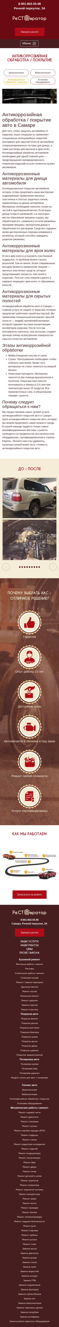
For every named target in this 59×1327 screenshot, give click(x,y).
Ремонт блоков (29, 1212)
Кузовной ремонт (29, 959)
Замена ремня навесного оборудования (30, 1321)
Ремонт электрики (29, 1121)
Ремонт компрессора (29, 1194)
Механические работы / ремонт (29, 1108)
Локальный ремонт (29, 996)
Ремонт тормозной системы (29, 1189)
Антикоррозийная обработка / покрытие (16, 80)
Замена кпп (29, 1298)
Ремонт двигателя (29, 1117)
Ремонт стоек (29, 1244)
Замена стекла (29, 1262)
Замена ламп (29, 1267)
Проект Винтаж (29, 952)
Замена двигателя (29, 1253)
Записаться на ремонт (29, 894)
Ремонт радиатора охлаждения (29, 1144)
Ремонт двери (29, 1167)
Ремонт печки (29, 1171)
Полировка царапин (29, 1073)
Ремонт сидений (29, 1149)
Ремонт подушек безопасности (29, 1221)
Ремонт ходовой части (29, 1112)
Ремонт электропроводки (29, 1217)
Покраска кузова (29, 1037)
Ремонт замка (29, 1198)
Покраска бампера (29, 1032)
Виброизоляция (43, 72)
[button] (6, 524)
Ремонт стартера (29, 1230)
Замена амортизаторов (29, 1303)
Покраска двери (29, 1046)
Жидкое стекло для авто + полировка (29, 1077)
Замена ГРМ (29, 1280)
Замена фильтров (29, 1289)
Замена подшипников (29, 1285)
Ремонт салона (29, 1126)
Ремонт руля (29, 1226)
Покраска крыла (30, 1041)
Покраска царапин (29, 1050)
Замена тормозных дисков (29, 1307)
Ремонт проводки (29, 1208)
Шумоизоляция (16, 72)
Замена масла (29, 1248)
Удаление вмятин (29, 987)
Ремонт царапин (29, 1000)
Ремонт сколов (29, 991)
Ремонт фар (29, 1162)
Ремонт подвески (29, 1135)
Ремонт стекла (29, 1139)
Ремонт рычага (29, 1239)
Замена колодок (29, 1276)
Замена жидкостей (29, 1271)
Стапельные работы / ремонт (29, 973)
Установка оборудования (43, 80)
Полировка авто (29, 1059)
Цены (29, 949)
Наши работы (30, 945)
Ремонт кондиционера (29, 1153)
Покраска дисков (29, 1023)
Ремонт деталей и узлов (29, 1176)
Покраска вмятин (29, 1018)
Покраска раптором (29, 1027)
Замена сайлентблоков (29, 1294)
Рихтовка (29, 968)
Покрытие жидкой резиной (29, 1055)
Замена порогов (29, 1005)
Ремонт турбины (29, 1235)
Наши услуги (29, 941)
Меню (27, 43)
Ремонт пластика (29, 1009)
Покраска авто (29, 1014)
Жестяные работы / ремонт (29, 964)
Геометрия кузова (29, 978)
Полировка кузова (29, 1064)
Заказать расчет (30, 32)
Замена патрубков (29, 1312)
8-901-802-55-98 (29, 3)
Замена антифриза (29, 1316)
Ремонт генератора (29, 1185)
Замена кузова (29, 1257)
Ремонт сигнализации (29, 1158)
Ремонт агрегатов (29, 1180)
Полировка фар (29, 1068)
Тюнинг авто (29, 1085)
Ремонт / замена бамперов (29, 982)
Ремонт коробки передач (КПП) (29, 1130)
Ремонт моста (29, 1203)
